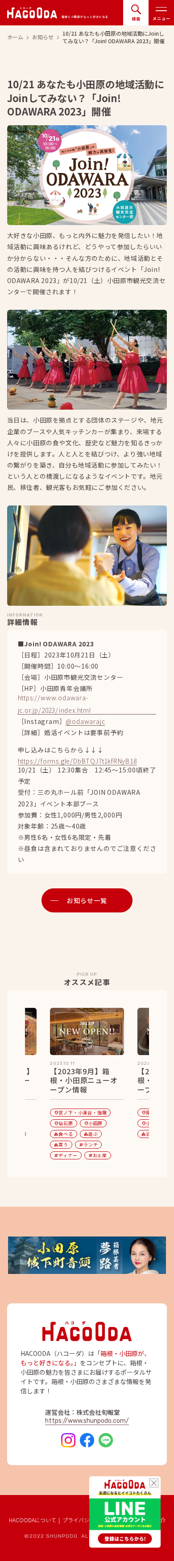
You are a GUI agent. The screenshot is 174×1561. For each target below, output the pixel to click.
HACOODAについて (32, 1520)
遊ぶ (91, 1133)
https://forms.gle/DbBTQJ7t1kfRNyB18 (77, 761)
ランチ (88, 1144)
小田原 (93, 1123)
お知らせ (43, 37)
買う (61, 1144)
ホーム (15, 37)
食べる (63, 1133)
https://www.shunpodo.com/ (87, 1421)
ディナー (65, 1155)
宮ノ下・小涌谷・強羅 (80, 1112)
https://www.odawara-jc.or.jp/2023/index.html (54, 704)
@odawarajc (85, 722)
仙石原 (63, 1123)
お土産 (97, 1155)
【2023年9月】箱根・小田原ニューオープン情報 (83, 1080)
